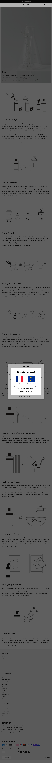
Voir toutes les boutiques (26, 391)
